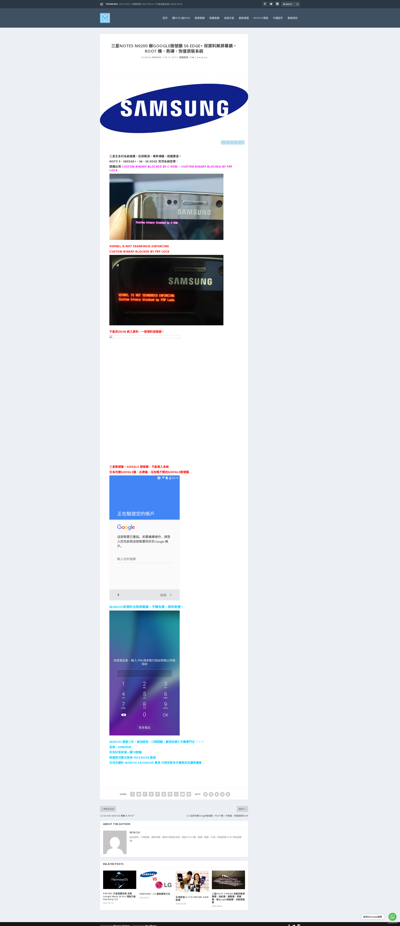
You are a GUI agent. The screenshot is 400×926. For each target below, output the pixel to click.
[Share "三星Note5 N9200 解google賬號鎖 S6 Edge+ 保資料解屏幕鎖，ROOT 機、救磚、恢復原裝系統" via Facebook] (132, 794)
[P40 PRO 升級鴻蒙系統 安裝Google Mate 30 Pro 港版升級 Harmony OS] (119, 880)
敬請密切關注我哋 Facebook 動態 (132, 757)
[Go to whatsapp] (392, 917)
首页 (165, 18)
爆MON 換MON (181, 18)
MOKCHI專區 (260, 18)
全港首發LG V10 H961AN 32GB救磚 (192, 898)
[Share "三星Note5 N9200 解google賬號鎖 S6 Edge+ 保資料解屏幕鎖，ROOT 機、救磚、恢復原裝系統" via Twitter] (139, 794)
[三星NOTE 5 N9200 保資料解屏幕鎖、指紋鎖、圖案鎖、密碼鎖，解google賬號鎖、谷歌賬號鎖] (228, 880)
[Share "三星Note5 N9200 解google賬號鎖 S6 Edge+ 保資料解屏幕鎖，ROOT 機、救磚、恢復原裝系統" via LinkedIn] (164, 794)
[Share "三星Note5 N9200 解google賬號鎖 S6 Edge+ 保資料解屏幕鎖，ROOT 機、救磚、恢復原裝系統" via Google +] (145, 794)
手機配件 (278, 18)
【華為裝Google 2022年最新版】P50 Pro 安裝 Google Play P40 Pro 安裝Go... (157, 3)
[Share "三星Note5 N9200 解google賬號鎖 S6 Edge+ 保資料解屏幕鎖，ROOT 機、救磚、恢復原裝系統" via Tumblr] (151, 794)
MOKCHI (156, 57)
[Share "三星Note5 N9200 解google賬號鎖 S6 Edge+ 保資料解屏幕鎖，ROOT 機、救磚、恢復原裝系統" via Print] (189, 794)
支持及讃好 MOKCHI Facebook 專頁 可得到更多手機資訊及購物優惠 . (156, 763)
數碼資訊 (293, 18)
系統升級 (229, 18)
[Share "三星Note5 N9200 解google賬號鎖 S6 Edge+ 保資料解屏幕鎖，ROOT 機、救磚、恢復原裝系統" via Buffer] (170, 794)
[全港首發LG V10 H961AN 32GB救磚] (192, 882)
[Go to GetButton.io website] (393, 923)
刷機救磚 (214, 18)
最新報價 (244, 18)
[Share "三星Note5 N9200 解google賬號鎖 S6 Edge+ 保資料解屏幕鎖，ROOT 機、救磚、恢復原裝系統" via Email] (182, 794)
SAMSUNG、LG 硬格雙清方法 (154, 893)
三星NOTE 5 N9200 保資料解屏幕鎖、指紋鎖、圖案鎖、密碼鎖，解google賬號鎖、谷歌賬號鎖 (228, 898)
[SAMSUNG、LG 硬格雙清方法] (155, 880)
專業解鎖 (200, 18)
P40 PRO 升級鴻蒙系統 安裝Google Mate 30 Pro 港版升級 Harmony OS (119, 896)
